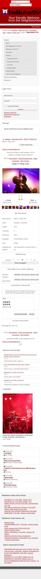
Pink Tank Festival (10, 485)
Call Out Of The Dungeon (13, 74)
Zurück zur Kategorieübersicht (11, 149)
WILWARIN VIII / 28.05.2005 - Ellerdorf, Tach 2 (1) (18, 559)
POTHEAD (8, 453)
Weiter (32, 200)
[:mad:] (5, 304)
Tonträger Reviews (12, 58)
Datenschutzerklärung (10, 77)
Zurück (9, 200)
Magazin (6, 40)
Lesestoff (9, 65)
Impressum (7, 80)
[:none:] (3, 304)
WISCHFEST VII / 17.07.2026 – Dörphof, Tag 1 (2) (18, 557)
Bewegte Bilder (11, 68)
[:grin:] (7, 302)
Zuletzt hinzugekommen (25, 158)
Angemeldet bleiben (13, 106)
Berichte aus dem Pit (12, 49)
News (7, 43)
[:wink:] (9, 302)
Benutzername (8, 95)
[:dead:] (9, 304)
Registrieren (7, 116)
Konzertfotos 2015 (17, 139)
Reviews (8, 55)
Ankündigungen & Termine (13, 46)
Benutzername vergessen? (12, 114)
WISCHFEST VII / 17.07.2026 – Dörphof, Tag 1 (14, 372)
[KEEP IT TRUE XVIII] (2, 207)
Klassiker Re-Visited (13, 61)
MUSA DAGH (9, 477)
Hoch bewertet (13, 158)
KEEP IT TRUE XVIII (13, 32)
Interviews (9, 52)
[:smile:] (3, 302)
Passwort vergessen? (10, 112)
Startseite (14, 30)
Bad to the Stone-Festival (12, 460)
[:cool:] (5, 302)
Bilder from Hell (23, 30)
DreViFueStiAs (10, 71)
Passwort (6, 101)
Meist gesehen (24, 161)
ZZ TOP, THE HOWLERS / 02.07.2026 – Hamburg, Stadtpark (17, 364)
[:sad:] (7, 304)
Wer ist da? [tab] (6, 123)
